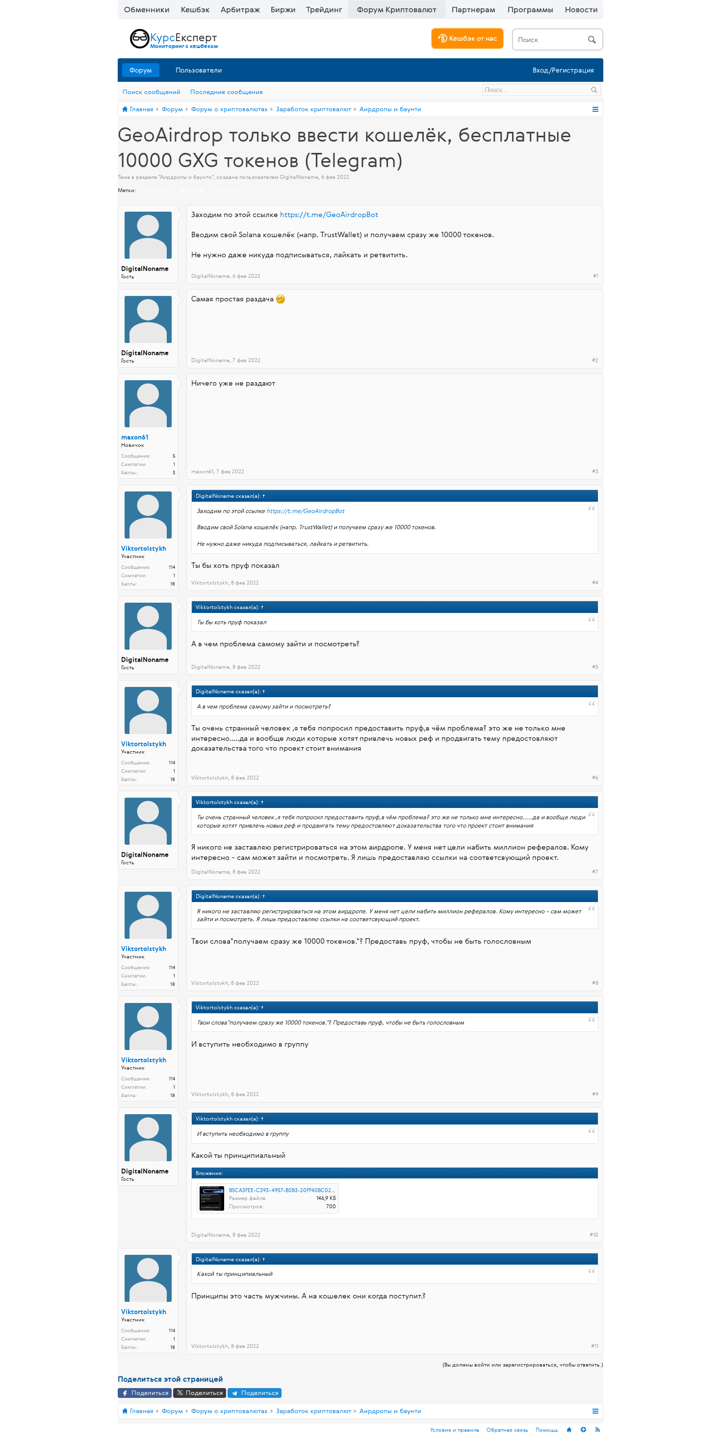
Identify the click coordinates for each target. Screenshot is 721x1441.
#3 (595, 471)
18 (172, 584)
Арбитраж (240, 9)
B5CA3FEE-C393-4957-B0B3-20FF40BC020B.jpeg (289, 1190)
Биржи (283, 9)
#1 (595, 275)
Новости (581, 9)
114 (172, 567)
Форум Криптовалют (397, 9)
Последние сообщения (226, 91)
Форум (140, 69)
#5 (595, 666)
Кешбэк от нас (472, 38)
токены (226, 190)
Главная (569, 1429)
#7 (595, 871)
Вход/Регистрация (563, 69)
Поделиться (149, 1392)
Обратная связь (507, 1429)
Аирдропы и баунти (186, 176)
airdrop (156, 190)
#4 (595, 582)
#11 (594, 1346)
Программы (530, 9)
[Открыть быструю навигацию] (595, 109)
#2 (595, 360)
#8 (595, 982)
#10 (594, 1234)
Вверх (583, 1429)
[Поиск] (558, 39)
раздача (191, 190)
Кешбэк (195, 9)
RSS (597, 1429)
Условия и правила (454, 1429)
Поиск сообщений (151, 91)
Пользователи (199, 69)
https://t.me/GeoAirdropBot (329, 214)
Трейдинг (324, 9)
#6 (595, 777)
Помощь (547, 1429)
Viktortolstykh (143, 549)
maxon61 (135, 437)
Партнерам (473, 9)
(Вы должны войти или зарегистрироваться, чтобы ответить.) (522, 1364)
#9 (595, 1094)
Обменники (147, 9)
